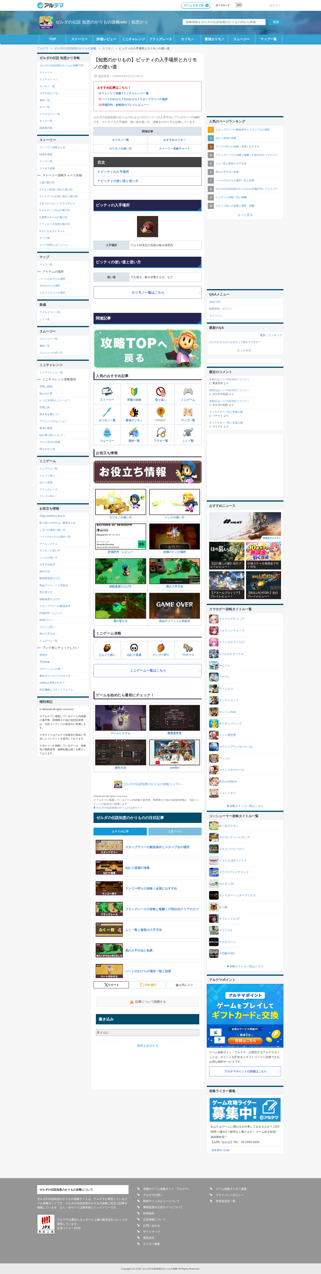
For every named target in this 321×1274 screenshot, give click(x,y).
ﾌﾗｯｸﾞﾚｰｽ (188, 654)
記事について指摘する (150, 1001)
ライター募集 (151, 1244)
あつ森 (223, 907)
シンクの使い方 (174, 517)
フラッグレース (160, 39)
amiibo (174, 767)
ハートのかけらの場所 (52, 278)
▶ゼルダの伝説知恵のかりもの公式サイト (118, 807)
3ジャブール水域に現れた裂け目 (58, 196)
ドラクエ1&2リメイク (233, 860)
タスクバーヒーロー (231, 849)
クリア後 (44, 237)
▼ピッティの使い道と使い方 (118, 181)
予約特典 (44, 662)
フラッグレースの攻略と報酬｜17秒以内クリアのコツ (246, 154)
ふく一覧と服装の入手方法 (231, 163)
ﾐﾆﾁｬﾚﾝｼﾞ (161, 420)
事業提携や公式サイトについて (163, 1207)
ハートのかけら (111, 99)
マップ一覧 (268, 39)
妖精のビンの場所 (174, 551)
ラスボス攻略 (47, 168)
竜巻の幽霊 (45, 428)
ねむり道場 (134, 654)
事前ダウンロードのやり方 (54, 675)
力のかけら (130, 99)
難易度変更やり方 (49, 578)
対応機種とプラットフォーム (56, 689)
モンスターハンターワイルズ (237, 895)
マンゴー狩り (161, 654)
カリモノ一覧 (120, 139)
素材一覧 (134, 440)
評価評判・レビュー (120, 551)
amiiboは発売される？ (52, 682)
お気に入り (186, 985)
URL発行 (150, 985)
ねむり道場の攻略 (225, 138)
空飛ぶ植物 (45, 386)
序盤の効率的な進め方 (52, 516)
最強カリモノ (214, 39)
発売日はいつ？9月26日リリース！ (229, 379)
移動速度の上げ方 (120, 586)
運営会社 (148, 1237)
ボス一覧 (44, 107)
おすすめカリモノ (174, 139)
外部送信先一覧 (225, 1201)
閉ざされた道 (47, 449)
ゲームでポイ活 (194, 5)
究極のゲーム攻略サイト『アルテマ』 (167, 1189)
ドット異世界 (227, 735)
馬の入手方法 (174, 586)
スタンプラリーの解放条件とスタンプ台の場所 (242, 129)
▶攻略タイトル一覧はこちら (245, 806)
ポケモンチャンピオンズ (234, 837)
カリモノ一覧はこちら (148, 292)
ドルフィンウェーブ (231, 630)
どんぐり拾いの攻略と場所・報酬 (234, 205)
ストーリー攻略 (111, 93)
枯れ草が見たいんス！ (52, 435)
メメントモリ (227, 793)
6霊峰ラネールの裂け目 (53, 217)
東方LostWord (228, 781)
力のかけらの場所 (49, 285)
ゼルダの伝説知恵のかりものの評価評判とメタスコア (246, 188)
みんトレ (224, 665)
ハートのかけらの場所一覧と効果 (234, 180)
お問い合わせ (151, 1225)
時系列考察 (45, 154)
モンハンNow (227, 712)
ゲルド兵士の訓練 (49, 441)
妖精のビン (45, 619)
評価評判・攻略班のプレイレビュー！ (125, 104)
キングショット (229, 700)
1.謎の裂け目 (47, 182)
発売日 (43, 654)
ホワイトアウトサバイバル (236, 746)
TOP (52, 39)
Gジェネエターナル (231, 654)
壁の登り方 (121, 621)
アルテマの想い (153, 1195)
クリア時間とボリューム (53, 245)
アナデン (224, 677)
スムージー (241, 39)
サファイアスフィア (231, 619)
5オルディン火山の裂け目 (54, 210)
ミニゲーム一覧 (48, 468)
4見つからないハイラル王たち (57, 203)
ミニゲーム (188, 399)
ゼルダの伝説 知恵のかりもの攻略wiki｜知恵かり (101, 22)
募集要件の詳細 (220, 1150)
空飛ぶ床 (44, 407)
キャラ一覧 (45, 120)
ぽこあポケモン (229, 825)
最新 (263, 335)
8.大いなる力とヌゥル (52, 231)
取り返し (161, 399)
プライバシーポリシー (230, 1195)
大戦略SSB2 (227, 953)
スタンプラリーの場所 (154, 99)
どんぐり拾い (107, 654)
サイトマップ (151, 1231)
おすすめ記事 (120, 831)
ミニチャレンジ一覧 (136, 93)
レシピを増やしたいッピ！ (54, 400)
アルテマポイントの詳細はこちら (245, 1071)
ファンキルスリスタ (231, 642)
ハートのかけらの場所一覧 (54, 536)
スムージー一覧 (48, 338)
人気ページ (175, 831)
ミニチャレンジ (133, 39)
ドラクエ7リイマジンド (234, 872)
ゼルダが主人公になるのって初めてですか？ (235, 342)
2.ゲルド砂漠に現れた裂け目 (56, 189)
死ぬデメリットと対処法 (174, 621)
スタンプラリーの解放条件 (54, 606)
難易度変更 (175, 733)
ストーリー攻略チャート (174, 148)
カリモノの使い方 (120, 148)
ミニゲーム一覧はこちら (148, 670)
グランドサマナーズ (231, 770)
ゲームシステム (120, 733)
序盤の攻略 (134, 399)
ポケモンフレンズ (230, 723)
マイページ (215, 315)
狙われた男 (45, 393)
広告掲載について (154, 1219)
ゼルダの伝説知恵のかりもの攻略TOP (61, 65)
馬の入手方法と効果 (227, 171)
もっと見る (245, 214)
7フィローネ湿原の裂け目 (54, 224)
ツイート (113, 985)
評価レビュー (106, 39)
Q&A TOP (214, 301)
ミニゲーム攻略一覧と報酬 (231, 197)
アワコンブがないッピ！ (53, 421)
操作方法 (120, 767)
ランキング (275, 335)
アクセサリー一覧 (49, 114)
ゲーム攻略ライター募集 (231, 1189)
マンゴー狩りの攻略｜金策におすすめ (237, 146)
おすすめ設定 (47, 564)
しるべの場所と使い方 (52, 529)
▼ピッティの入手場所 (113, 171)
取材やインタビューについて (161, 1201)
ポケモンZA (226, 883)
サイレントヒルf (229, 918)
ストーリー (79, 39)
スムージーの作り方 (51, 352)
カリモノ (187, 39)
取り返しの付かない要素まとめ (57, 522)
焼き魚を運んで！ (49, 414)
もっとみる (244, 350)
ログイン (275, 5)
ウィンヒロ (226, 688)
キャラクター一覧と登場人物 (226, 411)
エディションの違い (51, 668)
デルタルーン (227, 942)
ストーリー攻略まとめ (52, 147)
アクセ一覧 (161, 440)
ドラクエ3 (225, 930)
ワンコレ (224, 758)
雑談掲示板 (45, 127)
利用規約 (148, 1213)
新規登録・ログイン (220, 308)
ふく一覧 (188, 440)
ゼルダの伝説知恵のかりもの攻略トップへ (152, 784)
